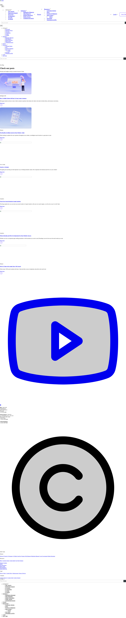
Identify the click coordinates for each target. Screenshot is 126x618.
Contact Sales (10, 577)
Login (114, 14)
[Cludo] (63, 2)
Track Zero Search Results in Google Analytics (10, 201)
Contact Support (17, 577)
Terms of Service (22, 573)
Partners (21, 560)
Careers (1, 577)
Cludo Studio (12, 560)
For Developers (3, 565)
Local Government (43, 556)
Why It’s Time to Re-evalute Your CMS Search (10, 266)
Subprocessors (15, 573)
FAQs (50, 17)
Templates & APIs (52, 20)
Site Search (11, 11)
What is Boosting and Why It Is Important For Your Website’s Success (15, 235)
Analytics (19, 556)
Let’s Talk (5, 55)
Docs (48, 12)
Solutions (23, 10)
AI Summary (11, 16)
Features (23, 556)
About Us (5, 577)
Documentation (3, 567)
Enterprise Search (13, 13)
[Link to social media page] (63, 403)
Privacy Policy (3, 573)
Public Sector (27, 16)
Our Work (49, 18)
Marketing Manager (28, 12)
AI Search (5, 556)
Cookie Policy (9, 573)
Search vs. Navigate (4, 167)
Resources (47, 9)
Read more (2, 103)
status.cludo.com (3, 568)
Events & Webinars (52, 13)
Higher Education (28, 15)
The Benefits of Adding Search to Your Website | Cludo (12, 132)
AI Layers (10, 14)
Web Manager (27, 13)
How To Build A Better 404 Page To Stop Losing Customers (13, 98)
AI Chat (10, 17)
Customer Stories (51, 10)
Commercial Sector (28, 18)
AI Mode (10, 19)
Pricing (39, 14)
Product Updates (3, 563)
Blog (1, 560)
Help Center (50, 15)
